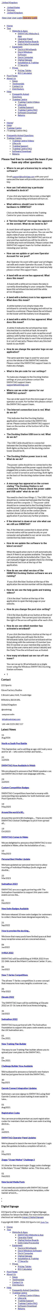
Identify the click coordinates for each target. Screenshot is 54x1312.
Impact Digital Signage (33, 1217)
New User (7, 17)
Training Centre (14, 128)
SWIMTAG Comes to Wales (15, 837)
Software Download (21, 151)
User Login (17, 17)
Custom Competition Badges (15, 787)
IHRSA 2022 (7, 952)
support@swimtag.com (23, 176)
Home (10, 122)
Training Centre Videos (23, 140)
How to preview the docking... (16, 930)
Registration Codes (11, 1112)
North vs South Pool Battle (14, 743)
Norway (11, 10)
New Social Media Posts (13, 1181)
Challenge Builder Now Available (17, 1066)
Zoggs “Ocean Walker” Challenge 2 (18, 1159)
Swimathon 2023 (9, 883)
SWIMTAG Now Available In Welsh (18, 765)
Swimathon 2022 (9, 1019)
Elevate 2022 (8, 997)
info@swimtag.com (11, 719)
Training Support (20, 146)
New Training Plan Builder (14, 1043)
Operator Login (30, 17)
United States (13, 7)
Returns (16, 153)
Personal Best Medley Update (16, 859)
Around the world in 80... (13, 812)
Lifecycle (16, 143)
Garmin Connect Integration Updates (19, 1088)
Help (9, 125)
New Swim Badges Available (15, 908)
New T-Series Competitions (15, 975)
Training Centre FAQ (22, 148)
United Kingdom (10, 2)
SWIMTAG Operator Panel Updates (19, 1137)
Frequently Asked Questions (20, 135)
